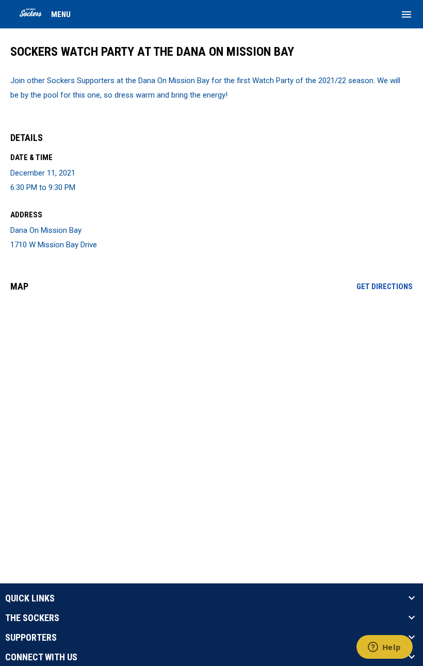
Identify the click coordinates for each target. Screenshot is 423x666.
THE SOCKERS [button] (32, 618)
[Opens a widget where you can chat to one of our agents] (384, 648)
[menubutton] (406, 14)
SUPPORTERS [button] (31, 637)
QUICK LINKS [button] (30, 598)
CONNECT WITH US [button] (41, 657)
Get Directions (384, 286)
